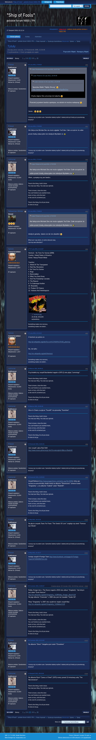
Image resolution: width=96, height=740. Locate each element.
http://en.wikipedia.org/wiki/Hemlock (40, 353)
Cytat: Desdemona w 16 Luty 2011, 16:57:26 (45, 69)
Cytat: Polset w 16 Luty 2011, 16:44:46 (45, 76)
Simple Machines (20, 735)
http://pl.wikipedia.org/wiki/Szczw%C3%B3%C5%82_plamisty (49, 342)
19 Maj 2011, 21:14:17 (34, 552)
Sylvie (72, 41)
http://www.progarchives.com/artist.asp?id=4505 (56, 481)
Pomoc (71, 735)
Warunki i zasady (79, 735)
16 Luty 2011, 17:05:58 (35, 126)
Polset (11, 64)
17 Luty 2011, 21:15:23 (35, 333)
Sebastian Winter (15, 211)
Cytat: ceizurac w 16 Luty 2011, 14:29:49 (47, 82)
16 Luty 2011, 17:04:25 (35, 64)
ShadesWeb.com (21, 737)
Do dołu (10, 58)
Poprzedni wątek (69, 52)
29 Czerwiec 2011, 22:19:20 (36, 640)
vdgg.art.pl (62, 29)
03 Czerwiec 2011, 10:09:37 (36, 586)
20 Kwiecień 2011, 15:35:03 (36, 477)
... (25, 58)
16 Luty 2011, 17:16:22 (35, 159)
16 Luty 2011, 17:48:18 (35, 211)
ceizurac (12, 159)
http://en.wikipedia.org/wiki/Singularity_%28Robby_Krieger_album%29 (52, 595)
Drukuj (86, 58)
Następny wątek (83, 52)
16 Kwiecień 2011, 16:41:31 (36, 444)
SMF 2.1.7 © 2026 (10, 735)
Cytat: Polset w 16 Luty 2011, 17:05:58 (43, 164)
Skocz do (58, 722)
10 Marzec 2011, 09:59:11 (35, 368)
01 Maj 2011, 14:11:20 (34, 519)
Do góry (10, 712)
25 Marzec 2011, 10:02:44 (35, 406)
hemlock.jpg (37, 314)
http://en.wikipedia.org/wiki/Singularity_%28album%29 (46, 604)
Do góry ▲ (88, 735)
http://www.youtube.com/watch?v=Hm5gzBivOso (50, 89)
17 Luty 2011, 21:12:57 (36, 249)
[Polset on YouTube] (9, 86)
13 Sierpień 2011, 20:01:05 (36, 673)
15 (37, 58)
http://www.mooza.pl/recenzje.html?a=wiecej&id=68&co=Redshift (50, 450)
